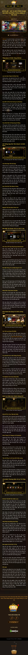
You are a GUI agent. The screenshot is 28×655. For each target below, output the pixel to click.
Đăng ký (19, 6)
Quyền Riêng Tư (20, 598)
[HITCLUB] (14, 2)
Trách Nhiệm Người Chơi (10, 598)
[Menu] (2, 2)
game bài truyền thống (16, 336)
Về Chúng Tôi (3, 596)
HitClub (4, 39)
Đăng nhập (9, 6)
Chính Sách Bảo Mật (12, 596)
